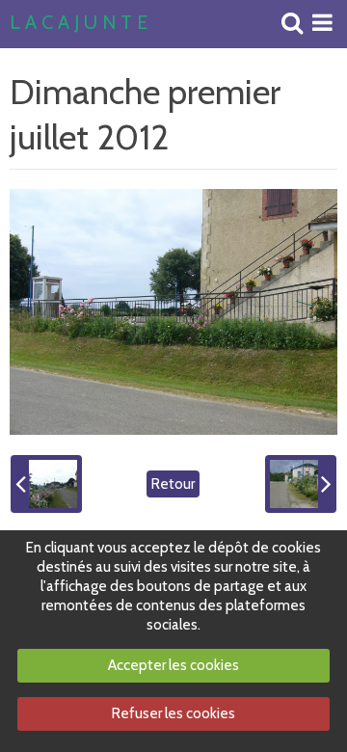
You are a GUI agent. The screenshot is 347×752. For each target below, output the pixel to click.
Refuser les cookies (173, 713)
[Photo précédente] (46, 484)
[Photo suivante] (300, 484)
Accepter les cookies (173, 665)
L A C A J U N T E (78, 23)
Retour (173, 484)
